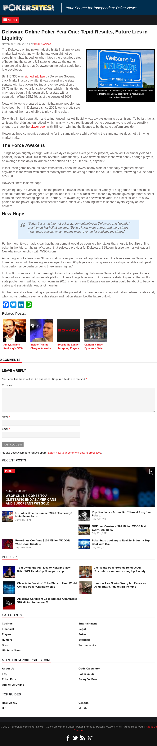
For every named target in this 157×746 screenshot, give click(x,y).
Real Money (9, 702)
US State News (11, 650)
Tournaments (87, 645)
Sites (5, 645)
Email (6, 428)
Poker (82, 634)
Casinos (7, 623)
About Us (8, 668)
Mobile (82, 708)
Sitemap (79, 730)
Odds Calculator (89, 668)
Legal (82, 628)
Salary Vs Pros (87, 679)
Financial (8, 628)
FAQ (4, 673)
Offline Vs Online (13, 684)
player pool (38, 126)
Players (6, 634)
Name (6, 416)
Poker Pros (9, 679)
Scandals (84, 639)
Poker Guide (86, 673)
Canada (83, 702)
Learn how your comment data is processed (74, 452)
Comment (7, 385)
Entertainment (87, 623)
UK (4, 708)
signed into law (35, 76)
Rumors (7, 639)
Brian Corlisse (42, 43)
